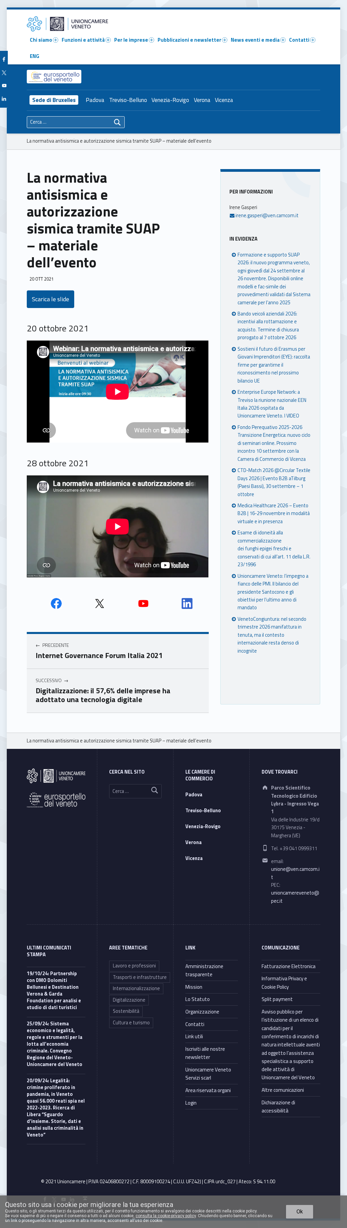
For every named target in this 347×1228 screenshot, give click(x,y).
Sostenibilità (126, 1011)
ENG (34, 56)
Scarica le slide (50, 299)
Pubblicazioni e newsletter (189, 40)
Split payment (277, 999)
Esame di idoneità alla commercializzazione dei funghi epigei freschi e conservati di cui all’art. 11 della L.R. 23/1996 (274, 548)
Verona (202, 100)
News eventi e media (255, 40)
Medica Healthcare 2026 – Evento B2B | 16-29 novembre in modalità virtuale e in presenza (274, 513)
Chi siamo (41, 40)
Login (191, 1103)
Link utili (194, 1036)
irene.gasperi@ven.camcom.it (266, 215)
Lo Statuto (197, 999)
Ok (300, 1211)
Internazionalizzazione (136, 988)
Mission (193, 987)
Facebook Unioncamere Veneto (56, 603)
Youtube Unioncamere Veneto (143, 603)
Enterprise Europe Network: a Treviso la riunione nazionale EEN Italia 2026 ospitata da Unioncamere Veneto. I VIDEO (272, 403)
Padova (95, 100)
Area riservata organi (208, 1090)
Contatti (299, 40)
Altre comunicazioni (283, 1090)
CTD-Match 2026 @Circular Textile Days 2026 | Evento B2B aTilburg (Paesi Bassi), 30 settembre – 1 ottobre (274, 482)
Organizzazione (202, 1012)
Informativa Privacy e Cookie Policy (284, 982)
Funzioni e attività (83, 40)
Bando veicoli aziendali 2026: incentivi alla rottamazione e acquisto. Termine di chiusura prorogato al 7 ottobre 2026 (268, 325)
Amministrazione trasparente (204, 970)
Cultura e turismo (131, 1022)
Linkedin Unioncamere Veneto (187, 603)
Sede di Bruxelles (54, 100)
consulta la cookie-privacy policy (166, 1215)
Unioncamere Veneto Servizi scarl (208, 1074)
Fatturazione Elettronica (288, 966)
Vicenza (224, 100)
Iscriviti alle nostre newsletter (205, 1053)
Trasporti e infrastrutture (140, 977)
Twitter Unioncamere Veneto (99, 603)
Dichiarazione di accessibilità (278, 1106)
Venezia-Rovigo (170, 100)
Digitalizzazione (129, 1000)
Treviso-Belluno (128, 100)
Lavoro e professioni (134, 965)
